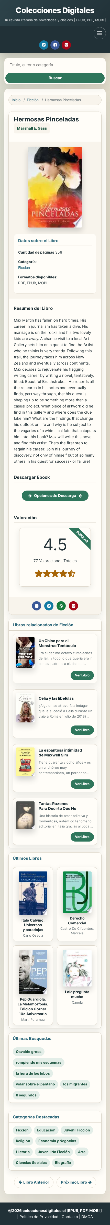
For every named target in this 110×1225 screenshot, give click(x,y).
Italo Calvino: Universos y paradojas (33, 925)
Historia (23, 1152)
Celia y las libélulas (56, 698)
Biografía (63, 1162)
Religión (23, 1141)
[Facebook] (55, 45)
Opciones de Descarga (55, 495)
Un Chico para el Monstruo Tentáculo (57, 643)
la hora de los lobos (33, 1073)
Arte (81, 1152)
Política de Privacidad (38, 1216)
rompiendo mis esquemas (38, 1062)
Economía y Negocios (57, 1141)
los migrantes (75, 1084)
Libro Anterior (36, 1182)
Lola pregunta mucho (77, 994)
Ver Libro (82, 675)
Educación (46, 1130)
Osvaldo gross (28, 1051)
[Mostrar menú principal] (100, 33)
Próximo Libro (74, 1182)
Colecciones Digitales (55, 10)
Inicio (16, 100)
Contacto (70, 1216)
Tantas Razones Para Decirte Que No (57, 806)
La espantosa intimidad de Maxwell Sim (60, 752)
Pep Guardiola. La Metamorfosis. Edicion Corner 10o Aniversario (33, 1006)
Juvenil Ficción (77, 1130)
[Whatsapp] (61, 605)
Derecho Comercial (77, 920)
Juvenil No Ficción (54, 1152)
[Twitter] (43, 45)
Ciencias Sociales (31, 1162)
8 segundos (26, 1095)
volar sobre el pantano (35, 1084)
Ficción (33, 100)
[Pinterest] (66, 45)
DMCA (87, 1216)
